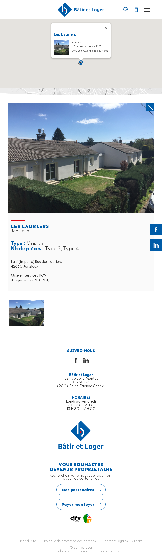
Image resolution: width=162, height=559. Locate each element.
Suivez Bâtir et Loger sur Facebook (156, 229)
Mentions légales (116, 541)
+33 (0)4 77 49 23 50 (136, 10)
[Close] (106, 27)
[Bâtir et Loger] (81, 9)
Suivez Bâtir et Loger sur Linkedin (156, 245)
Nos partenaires (78, 489)
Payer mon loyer (78, 504)
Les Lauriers (65, 34)
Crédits (137, 541)
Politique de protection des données (70, 541)
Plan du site (28, 541)
